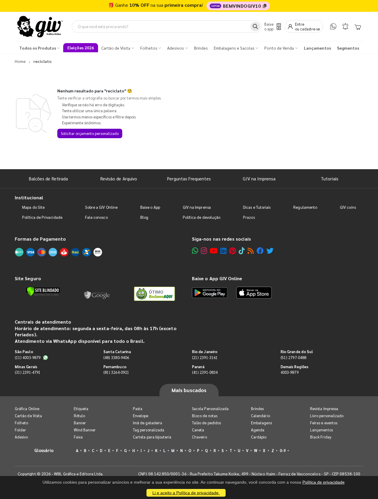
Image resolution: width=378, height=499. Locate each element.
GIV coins (348, 207)
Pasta (137, 408)
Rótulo (79, 415)
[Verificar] (43, 291)
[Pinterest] (232, 250)
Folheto (21, 422)
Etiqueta (81, 408)
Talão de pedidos (206, 422)
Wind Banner (85, 429)
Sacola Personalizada (210, 408)
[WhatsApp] (333, 26)
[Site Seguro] (97, 294)
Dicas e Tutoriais (257, 207)
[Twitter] (269, 250)
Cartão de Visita (28, 415)
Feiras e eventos (323, 422)
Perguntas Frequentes (189, 178)
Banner (80, 422)
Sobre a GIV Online (101, 207)
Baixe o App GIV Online (217, 278)
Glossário (44, 450)
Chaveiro (199, 436)
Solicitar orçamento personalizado (90, 133)
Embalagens (261, 422)
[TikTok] (242, 250)
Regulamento (305, 207)
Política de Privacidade (42, 217)
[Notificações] (345, 26)
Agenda (257, 429)
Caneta (198, 429)
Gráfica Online (27, 408)
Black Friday (320, 436)
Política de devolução (201, 217)
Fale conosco (96, 217)
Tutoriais (329, 178)
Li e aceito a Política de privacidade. (186, 492)
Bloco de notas (204, 415)
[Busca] (255, 26)
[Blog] (250, 250)
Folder (20, 429)
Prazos (249, 217)
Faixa (78, 436)
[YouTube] (214, 250)
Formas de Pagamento (40, 239)
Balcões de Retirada (48, 178)
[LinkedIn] (223, 250)
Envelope (141, 415)
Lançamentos (321, 429)
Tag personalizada (148, 429)
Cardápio (259, 436)
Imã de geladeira (147, 422)
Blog (144, 217)
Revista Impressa (324, 408)
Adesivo (21, 436)
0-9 (283, 450)
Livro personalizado (326, 415)
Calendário (260, 415)
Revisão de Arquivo (118, 178)
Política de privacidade (323, 482)
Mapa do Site (33, 207)
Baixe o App (150, 207)
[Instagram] (204, 250)
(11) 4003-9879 (27, 357)
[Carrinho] (357, 26)
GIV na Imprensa (259, 178)
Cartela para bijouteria (152, 436)
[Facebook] (260, 250)
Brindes (257, 408)
